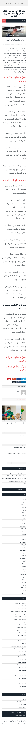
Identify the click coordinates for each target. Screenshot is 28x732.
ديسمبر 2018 (23, 558)
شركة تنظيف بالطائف (21, 632)
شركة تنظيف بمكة (22, 638)
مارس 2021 (23, 523)
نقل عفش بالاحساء (22, 656)
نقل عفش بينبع (23, 686)
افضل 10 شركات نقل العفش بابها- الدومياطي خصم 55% (14, 478)
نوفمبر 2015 (23, 585)
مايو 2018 (24, 563)
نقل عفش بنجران (22, 683)
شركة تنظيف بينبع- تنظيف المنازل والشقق (16, 423)
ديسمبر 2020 (23, 526)
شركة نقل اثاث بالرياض (10, 721)
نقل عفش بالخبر (22, 659)
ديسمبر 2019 (23, 542)
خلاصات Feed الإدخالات (21, 702)
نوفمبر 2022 (23, 510)
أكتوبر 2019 (23, 545)
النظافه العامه (12, 44)
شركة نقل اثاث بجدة (9, 720)
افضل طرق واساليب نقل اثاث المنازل (14, 3)
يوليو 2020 (24, 531)
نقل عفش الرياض (22, 651)
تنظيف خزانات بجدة (22, 608)
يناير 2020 (24, 539)
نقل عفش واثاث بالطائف (20, 689)
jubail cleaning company (20, 603)
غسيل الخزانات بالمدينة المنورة (19, 640)
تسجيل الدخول (23, 699)
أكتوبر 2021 (23, 518)
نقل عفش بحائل (22, 673)
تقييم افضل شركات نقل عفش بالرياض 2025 (16, 475)
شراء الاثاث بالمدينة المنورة (20, 619)
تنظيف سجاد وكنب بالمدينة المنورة (18, 611)
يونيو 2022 (24, 515)
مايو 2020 (24, 537)
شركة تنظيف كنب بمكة (20, 435)
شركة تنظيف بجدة (22, 635)
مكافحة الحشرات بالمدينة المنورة (19, 648)
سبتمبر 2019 (23, 547)
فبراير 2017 (23, 577)
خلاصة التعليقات (22, 704)
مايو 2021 (24, 520)
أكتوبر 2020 (23, 528)
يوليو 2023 (24, 507)
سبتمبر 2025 (23, 499)
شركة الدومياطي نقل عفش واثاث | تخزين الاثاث (14, 13)
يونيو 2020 (24, 534)
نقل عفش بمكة (22, 681)
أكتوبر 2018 (23, 561)
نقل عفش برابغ (22, 678)
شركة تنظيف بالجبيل (21, 624)
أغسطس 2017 (23, 574)
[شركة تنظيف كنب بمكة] (14, 431)
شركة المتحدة (15, 723)
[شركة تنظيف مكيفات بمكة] (14, 444)
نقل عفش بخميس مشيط (20, 675)
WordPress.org (22, 707)
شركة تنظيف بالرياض (21, 630)
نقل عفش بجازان (22, 667)
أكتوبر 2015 (23, 587)
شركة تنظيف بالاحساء (21, 622)
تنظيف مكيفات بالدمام (14, 180)
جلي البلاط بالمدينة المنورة (20, 614)
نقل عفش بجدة (22, 670)
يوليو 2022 (24, 512)
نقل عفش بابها (23, 654)
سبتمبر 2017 (23, 571)
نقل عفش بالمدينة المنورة (20, 664)
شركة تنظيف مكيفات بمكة (19, 447)
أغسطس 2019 (23, 550)
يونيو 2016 (24, 582)
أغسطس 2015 (23, 593)
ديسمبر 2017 (23, 569)
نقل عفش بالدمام (22, 662)
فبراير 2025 (23, 502)
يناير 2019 (24, 555)
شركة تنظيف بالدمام (5, 44)
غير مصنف (24, 643)
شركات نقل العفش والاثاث (20, 720)
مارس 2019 (23, 553)
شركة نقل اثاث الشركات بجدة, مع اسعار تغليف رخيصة (14, 483)
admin (22, 44)
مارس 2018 (23, 566)
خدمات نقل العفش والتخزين (20, 616)
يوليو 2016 (24, 579)
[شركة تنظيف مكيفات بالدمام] (14, 32)
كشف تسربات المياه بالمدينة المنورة (18, 646)
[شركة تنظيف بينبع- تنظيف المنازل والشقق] (14, 413)
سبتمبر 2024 (23, 504)
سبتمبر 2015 (23, 590)
